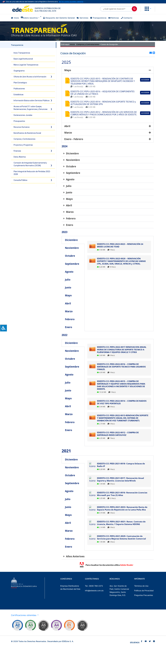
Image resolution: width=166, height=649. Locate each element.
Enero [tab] (68, 327)
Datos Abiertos (20, 157)
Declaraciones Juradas (23, 115)
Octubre (71, 166)
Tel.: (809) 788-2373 (94, 586)
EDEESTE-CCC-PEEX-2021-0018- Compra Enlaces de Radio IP (121, 464)
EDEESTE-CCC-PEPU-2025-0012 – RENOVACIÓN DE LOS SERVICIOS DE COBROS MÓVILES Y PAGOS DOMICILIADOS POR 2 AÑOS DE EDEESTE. (104, 113)
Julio (68, 186)
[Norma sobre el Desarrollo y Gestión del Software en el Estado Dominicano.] (82, 625)
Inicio (72, 44)
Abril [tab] (68, 303)
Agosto (70, 179)
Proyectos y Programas (23, 145)
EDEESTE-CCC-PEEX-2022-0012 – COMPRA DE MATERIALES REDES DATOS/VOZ (118, 433)
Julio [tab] (67, 279)
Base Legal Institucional (23, 59)
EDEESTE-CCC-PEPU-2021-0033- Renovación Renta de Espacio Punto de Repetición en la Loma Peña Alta (122, 508)
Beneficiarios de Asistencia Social (27, 133)
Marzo (68, 132)
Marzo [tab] (69, 311)
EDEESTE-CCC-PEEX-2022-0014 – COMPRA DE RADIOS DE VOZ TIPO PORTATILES (121, 402)
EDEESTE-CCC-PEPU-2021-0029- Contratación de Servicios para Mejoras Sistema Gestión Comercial (121, 537)
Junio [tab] (68, 287)
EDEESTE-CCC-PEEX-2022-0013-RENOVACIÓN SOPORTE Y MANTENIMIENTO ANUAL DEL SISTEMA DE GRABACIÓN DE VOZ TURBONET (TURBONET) (122, 418)
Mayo (67, 70)
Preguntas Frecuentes (143, 595)
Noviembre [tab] (72, 248)
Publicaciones (19, 89)
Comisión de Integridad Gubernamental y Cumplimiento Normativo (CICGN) (30, 164)
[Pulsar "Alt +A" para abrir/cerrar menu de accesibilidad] (3, 328)
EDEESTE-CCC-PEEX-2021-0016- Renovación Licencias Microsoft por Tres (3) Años (122, 493)
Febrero (71, 218)
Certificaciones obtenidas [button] (24, 615)
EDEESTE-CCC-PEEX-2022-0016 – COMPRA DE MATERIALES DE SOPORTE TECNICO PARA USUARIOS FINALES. (121, 367)
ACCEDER (145, 80)
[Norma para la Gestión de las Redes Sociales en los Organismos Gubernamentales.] (69, 625)
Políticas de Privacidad (144, 590)
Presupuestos (19, 121)
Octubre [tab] (70, 255)
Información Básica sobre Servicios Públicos (32, 100)
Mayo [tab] (68, 295)
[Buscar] (134, 8)
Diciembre (72, 153)
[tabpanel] (119, 255)
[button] (148, 8)
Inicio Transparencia (22, 53)
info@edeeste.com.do (94, 590)
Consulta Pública (20, 180)
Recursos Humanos (22, 127)
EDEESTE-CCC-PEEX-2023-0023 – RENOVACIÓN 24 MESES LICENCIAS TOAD (120, 245)
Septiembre (73, 173)
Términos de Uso (141, 586)
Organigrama (19, 71)
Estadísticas (18, 95)
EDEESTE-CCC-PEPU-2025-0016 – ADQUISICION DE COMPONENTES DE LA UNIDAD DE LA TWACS (102, 92)
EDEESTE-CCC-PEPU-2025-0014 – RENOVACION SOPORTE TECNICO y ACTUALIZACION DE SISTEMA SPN (103, 103)
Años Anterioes (75, 556)
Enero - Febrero (73, 139)
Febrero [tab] (70, 319)
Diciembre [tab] (71, 240)
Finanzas (17, 151)
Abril (67, 126)
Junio (69, 192)
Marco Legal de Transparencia (26, 65)
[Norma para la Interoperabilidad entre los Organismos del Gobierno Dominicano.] (56, 625)
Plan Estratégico (20, 83)
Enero (69, 225)
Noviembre (73, 160)
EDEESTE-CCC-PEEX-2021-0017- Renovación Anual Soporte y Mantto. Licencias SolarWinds (120, 479)
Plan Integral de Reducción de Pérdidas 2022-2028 (32, 172)
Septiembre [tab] (72, 264)
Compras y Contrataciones (24, 139)
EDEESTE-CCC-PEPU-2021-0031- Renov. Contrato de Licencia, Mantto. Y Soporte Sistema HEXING (121, 522)
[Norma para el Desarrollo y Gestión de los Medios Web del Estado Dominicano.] (17, 625)
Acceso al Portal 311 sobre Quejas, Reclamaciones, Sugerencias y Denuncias (30, 107)
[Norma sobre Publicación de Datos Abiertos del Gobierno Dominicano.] (30, 625)
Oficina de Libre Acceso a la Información (30, 77)
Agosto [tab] (69, 271)
